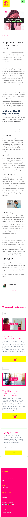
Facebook (4, 497)
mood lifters (5, 247)
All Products (5, 487)
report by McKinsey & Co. (14, 92)
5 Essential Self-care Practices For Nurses (11, 337)
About (3, 473)
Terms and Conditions (7, 478)
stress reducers (16, 247)
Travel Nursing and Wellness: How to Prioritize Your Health (11, 393)
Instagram (4, 495)
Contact (4, 475)
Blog (3, 480)
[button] (23, 1)
